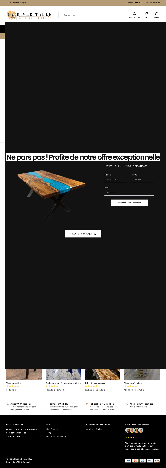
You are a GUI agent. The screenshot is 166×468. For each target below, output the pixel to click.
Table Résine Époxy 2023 (20, 459)
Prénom (107, 175)
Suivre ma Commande (56, 436)
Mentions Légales (94, 429)
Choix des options (63, 395)
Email (107, 188)
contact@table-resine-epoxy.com (21, 429)
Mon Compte (52, 429)
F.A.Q (48, 432)
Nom (134, 175)
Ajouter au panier (24, 395)
